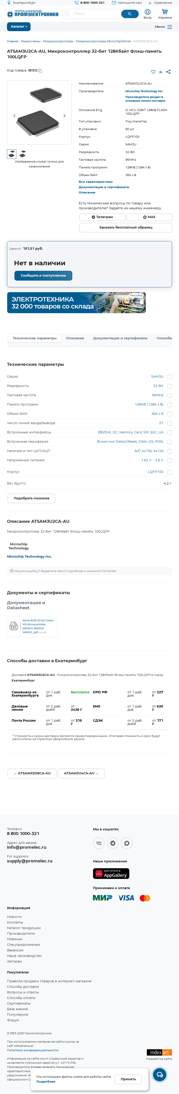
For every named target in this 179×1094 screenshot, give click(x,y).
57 (161, 423)
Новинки (14, 939)
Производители (21, 933)
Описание (87, 192)
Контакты (15, 922)
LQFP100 (155, 472)
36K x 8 (157, 414)
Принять (128, 1079)
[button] (14, 116)
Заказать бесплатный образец (125, 227)
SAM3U (157, 376)
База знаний (17, 1009)
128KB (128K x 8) (149, 404)
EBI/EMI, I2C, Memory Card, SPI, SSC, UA (130, 432)
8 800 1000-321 (23, 834)
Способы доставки (23, 987)
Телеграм (104, 217)
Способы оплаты (21, 998)
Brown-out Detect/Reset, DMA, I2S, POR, (130, 441)
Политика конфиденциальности (33, 1050)
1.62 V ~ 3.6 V (152, 460)
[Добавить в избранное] (153, 72)
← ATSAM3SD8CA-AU (32, 773)
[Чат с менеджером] (159, 1074)
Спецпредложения (23, 945)
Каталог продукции (24, 928)
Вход (147, 17)
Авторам (14, 961)
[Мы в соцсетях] (99, 843)
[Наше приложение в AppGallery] (111, 873)
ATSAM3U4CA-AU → (81, 773)
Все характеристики (96, 181)
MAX (151, 217)
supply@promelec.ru (29, 861)
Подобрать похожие (31, 498)
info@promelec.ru (26, 847)
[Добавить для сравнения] (161, 72)
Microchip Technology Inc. (144, 91)
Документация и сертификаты (104, 187)
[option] (39, 112)
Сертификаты (19, 1003)
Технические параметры (35, 338)
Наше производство (24, 956)
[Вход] (148, 12)
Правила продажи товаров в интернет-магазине (49, 981)
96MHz (157, 395)
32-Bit (158, 386)
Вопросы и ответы (23, 992)
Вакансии (15, 950)
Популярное (17, 1014)
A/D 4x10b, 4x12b (148, 451)
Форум (13, 1020)
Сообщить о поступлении (43, 275)
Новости (14, 917)
